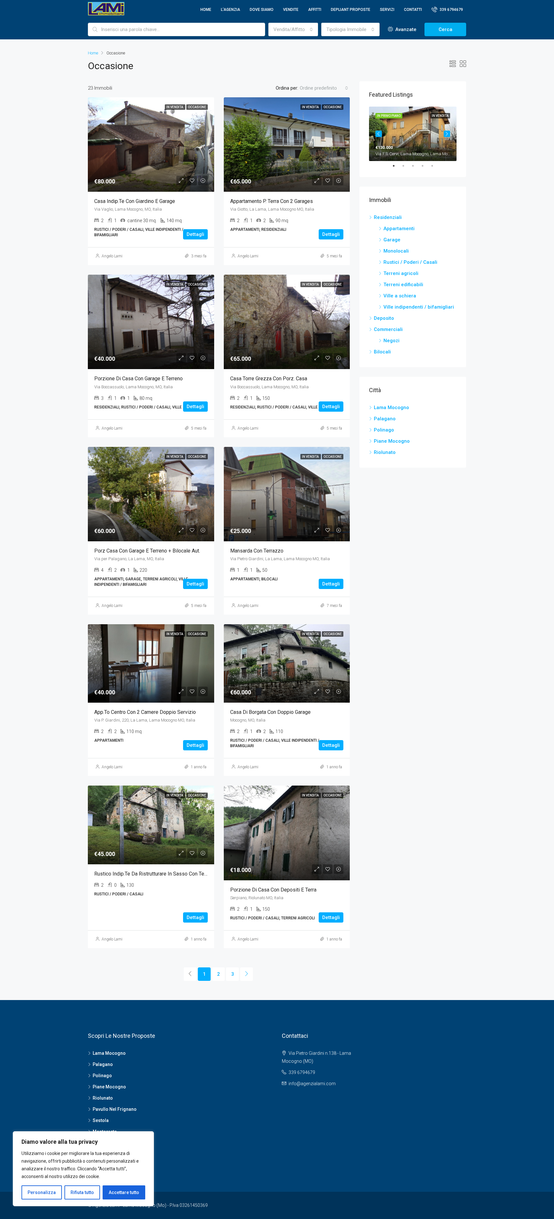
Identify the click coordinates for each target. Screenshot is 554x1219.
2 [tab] (406, 166)
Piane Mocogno (392, 441)
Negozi (391, 340)
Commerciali (388, 329)
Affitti (314, 9)
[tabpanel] (413, 134)
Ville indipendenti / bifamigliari (418, 307)
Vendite (290, 9)
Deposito (384, 318)
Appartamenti (399, 228)
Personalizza (42, 1192)
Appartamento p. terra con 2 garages (271, 201)
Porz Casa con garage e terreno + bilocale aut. (147, 551)
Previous (378, 134)
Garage (391, 240)
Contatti (413, 9)
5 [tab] (435, 166)
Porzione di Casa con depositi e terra (273, 890)
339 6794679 (451, 9)
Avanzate (405, 29)
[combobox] (293, 29)
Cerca (445, 29)
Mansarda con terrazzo (256, 551)
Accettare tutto (124, 1192)
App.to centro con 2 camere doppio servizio (145, 712)
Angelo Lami (112, 256)
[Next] (246, 974)
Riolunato (385, 452)
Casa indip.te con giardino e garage (134, 201)
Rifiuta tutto (82, 1192)
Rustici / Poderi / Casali (410, 262)
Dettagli (195, 234)
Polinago (384, 430)
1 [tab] (397, 166)
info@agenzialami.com (312, 1083)
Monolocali (396, 251)
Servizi (387, 9)
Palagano (385, 419)
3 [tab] (416, 166)
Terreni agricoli (400, 273)
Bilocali (382, 352)
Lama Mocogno (391, 407)
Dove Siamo (261, 9)
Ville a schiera (399, 296)
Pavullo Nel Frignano (115, 1109)
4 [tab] (426, 166)
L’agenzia (230, 9)
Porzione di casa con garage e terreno (138, 378)
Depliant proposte (350, 9)
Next (447, 134)
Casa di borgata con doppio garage (270, 712)
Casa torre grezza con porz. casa (268, 378)
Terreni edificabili (403, 284)
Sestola (101, 1120)
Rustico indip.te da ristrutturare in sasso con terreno (155, 874)
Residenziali (388, 217)
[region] (83, 1168)
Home (205, 9)
